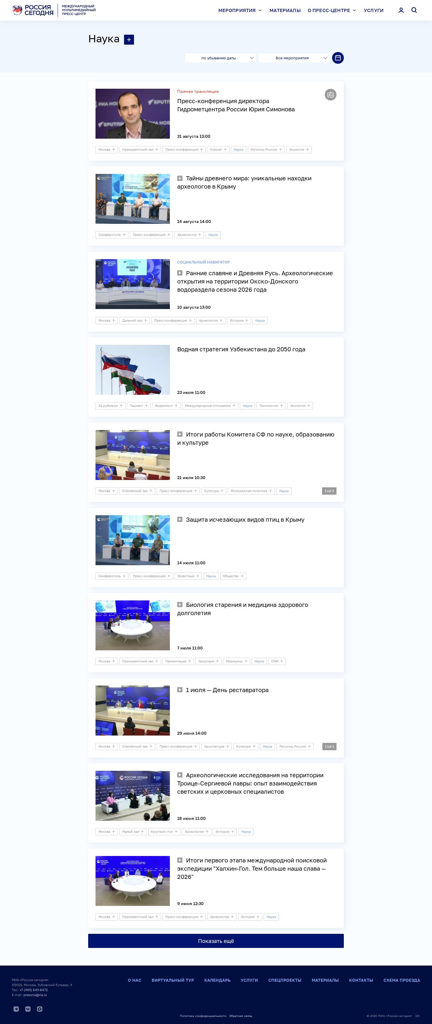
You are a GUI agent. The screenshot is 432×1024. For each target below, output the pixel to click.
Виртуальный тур (173, 980)
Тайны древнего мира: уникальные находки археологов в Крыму (244, 182)
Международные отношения (208, 405)
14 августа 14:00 (194, 221)
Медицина (234, 661)
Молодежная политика (249, 491)
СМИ (274, 661)
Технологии (268, 405)
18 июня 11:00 (191, 818)
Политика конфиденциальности (203, 1016)
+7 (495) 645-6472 (34, 990)
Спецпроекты (285, 980)
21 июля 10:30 (191, 477)
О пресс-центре (329, 10)
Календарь (217, 980)
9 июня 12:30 (190, 903)
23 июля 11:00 (191, 392)
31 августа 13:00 (193, 136)
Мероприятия (237, 10)
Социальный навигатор (203, 262)
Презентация (175, 661)
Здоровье (206, 661)
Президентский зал (137, 149)
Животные (186, 576)
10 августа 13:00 (194, 307)
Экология (296, 149)
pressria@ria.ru (35, 995)
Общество (231, 576)
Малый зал (130, 831)
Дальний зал (132, 320)
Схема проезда (402, 980)
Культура (211, 491)
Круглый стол (162, 831)
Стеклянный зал (135, 491)
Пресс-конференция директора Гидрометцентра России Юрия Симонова (236, 105)
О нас (134, 980)
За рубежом (108, 405)
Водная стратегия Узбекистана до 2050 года (241, 348)
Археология (187, 234)
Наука (104, 38)
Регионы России (264, 149)
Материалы (284, 10)
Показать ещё (216, 941)
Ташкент (136, 405)
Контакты (361, 980)
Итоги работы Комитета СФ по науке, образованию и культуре (255, 438)
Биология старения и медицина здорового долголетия (242, 608)
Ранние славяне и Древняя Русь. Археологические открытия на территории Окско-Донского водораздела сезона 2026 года (255, 281)
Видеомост (164, 405)
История (236, 320)
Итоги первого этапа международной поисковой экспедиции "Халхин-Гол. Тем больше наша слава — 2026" (252, 868)
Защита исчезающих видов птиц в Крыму (245, 519)
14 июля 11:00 (191, 562)
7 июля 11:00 (190, 647)
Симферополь (109, 234)
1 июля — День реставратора (227, 689)
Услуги (374, 10)
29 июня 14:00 (192, 733)
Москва (104, 149)
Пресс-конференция (181, 149)
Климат (216, 149)
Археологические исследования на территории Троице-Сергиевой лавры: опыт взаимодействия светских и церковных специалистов (250, 783)
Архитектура (214, 746)
